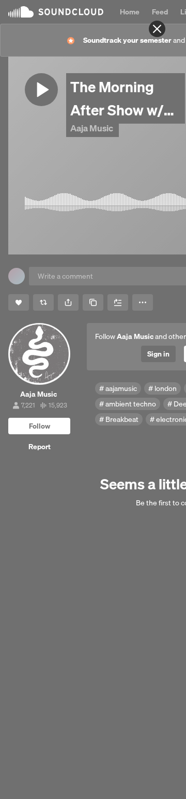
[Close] (157, 29)
